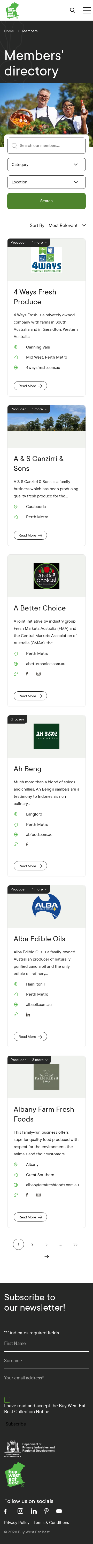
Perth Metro (56, 357)
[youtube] (59, 1511)
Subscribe (16, 1424)
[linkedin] (28, 1014)
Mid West (34, 357)
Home (9, 31)
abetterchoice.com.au (45, 663)
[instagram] (39, 673)
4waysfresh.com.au (43, 367)
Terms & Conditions (51, 1522)
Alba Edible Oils (39, 939)
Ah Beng (27, 769)
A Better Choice (40, 608)
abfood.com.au (39, 834)
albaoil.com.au (39, 1004)
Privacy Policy (16, 1522)
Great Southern (40, 1174)
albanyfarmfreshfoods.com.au (52, 1185)
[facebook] (28, 673)
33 (75, 1244)
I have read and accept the (45, 1408)
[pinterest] (46, 1511)
